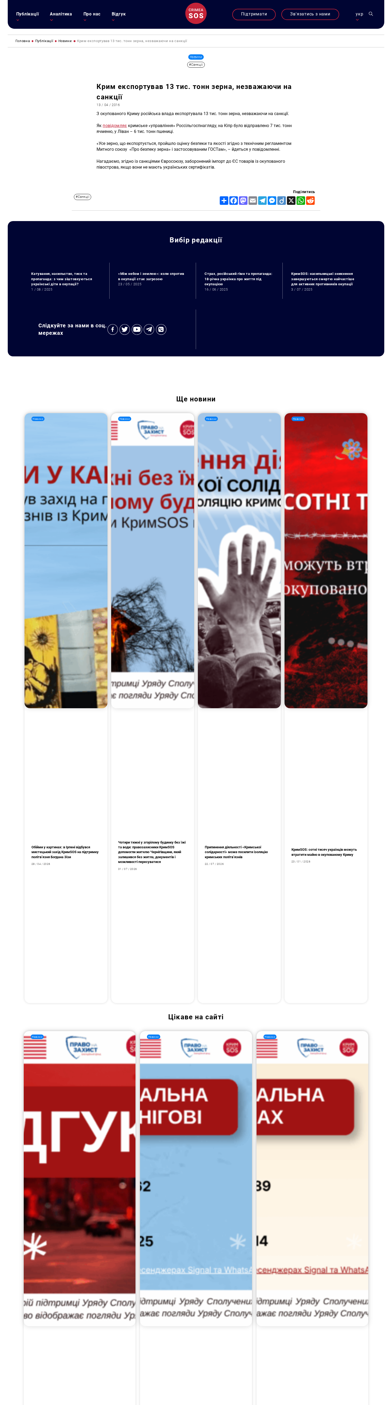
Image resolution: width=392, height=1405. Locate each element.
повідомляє (115, 125)
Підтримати (254, 14)
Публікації (27, 14)
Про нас (92, 14)
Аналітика (61, 14)
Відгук (119, 14)
